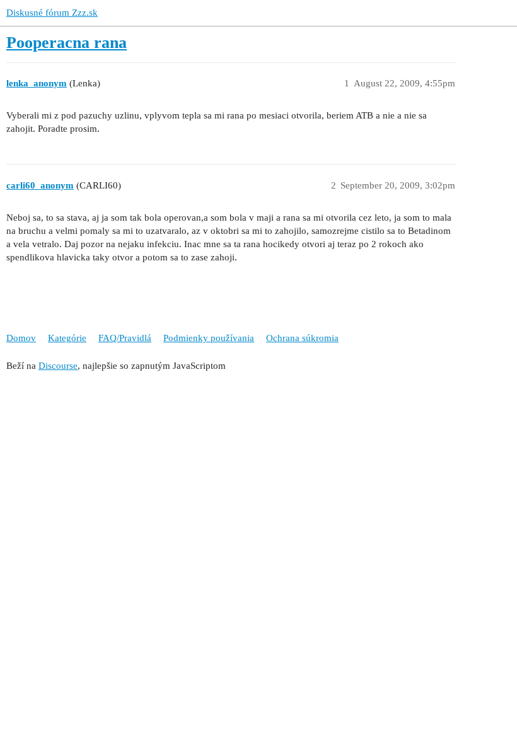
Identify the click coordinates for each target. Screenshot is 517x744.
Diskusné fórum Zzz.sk (52, 13)
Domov (21, 338)
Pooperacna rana (66, 42)
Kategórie (67, 338)
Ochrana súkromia (302, 338)
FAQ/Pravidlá (124, 338)
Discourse (58, 366)
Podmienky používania (208, 338)
